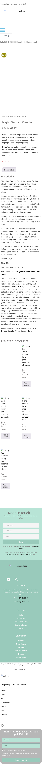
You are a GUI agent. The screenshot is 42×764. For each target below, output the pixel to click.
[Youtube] (8, 579)
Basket (21, 615)
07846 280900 (23, 598)
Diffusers (21, 654)
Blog (2, 710)
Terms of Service (25, 554)
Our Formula (5, 702)
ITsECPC (34, 664)
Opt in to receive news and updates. (14, 750)
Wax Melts (21, 647)
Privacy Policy (11, 554)
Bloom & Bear (17, 286)
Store (3, 694)
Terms (21, 628)
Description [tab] (9, 170)
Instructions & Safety (21, 622)
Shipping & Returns (21, 625)
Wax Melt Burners (21, 651)
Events (3, 706)
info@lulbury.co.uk (23, 602)
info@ (3, 685)
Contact (20, 669)
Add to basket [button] (26, 384)
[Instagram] (16, 579)
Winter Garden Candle (24, 331)
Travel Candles (21, 644)
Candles (9, 116)
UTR (22, 665)
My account (21, 618)
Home (4, 116)
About (3, 698)
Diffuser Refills (21, 657)
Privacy (26, 669)
